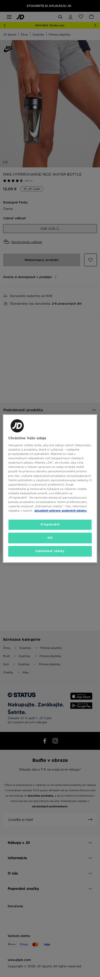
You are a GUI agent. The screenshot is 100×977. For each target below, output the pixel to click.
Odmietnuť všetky (50, 551)
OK (49, 537)
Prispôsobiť (50, 524)
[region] (50, 488)
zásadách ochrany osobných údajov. (60, 510)
